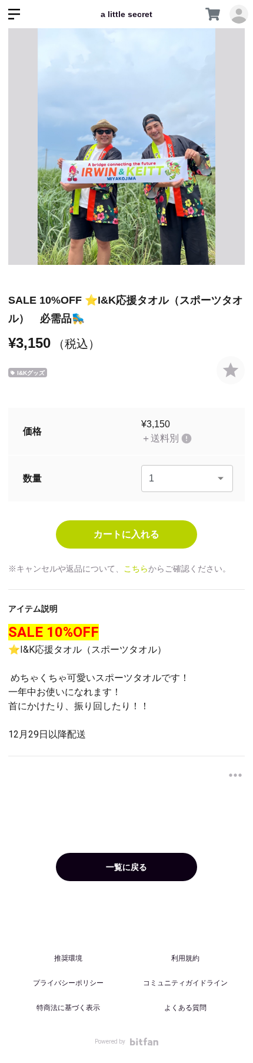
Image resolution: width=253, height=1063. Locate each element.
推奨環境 (68, 958)
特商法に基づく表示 (68, 1008)
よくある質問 (185, 1008)
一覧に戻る (126, 867)
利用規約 (185, 958)
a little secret (126, 14)
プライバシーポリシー (68, 983)
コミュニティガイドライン (185, 983)
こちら (136, 568)
